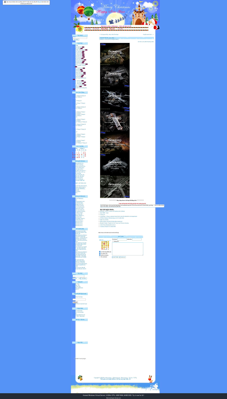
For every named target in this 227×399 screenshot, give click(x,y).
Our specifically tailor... (78, 202)
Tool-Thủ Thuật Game (78, 78)
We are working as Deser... (79, 211)
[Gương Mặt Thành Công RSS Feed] (74, 89)
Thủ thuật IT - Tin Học (78, 64)
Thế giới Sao (76, 58)
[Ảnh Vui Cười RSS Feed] (83, 55)
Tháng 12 (79, 97)
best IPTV (75, 193)
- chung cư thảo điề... (78, 214)
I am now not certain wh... (79, 210)
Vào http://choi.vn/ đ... (78, 222)
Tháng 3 (83, 112)
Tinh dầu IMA (76, 190)
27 (75, 157)
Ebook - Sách (76, 83)
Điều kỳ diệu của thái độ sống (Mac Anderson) (111, 221)
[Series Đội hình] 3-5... (78, 219)
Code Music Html (77, 72)
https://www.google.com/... (79, 201)
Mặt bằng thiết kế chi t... (78, 163)
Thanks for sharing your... (79, 207)
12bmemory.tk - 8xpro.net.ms (120, 377)
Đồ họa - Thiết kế (77, 68)
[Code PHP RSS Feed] (82, 71)
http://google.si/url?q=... (78, 204)
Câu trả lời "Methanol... (78, 198)
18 (85, 154)
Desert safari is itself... (78, 212)
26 (73, 157)
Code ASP (75, 69)
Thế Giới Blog (76, 62)
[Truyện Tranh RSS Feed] (83, 54)
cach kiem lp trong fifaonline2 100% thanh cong (80, 264)
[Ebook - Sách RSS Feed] (83, 83)
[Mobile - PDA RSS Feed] (82, 80)
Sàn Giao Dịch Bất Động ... (79, 188)
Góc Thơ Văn (76, 51)
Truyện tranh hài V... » (148, 34)
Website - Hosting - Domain (79, 65)
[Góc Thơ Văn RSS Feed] (83, 51)
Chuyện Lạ (75, 48)
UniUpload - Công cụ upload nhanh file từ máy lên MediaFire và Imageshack (118, 216)
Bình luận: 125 (76, 285)
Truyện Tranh (76, 54)
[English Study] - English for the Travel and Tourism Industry (114, 223)
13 (75, 154)
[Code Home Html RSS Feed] (84, 73)
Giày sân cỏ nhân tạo (78, 179)
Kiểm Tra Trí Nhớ (104, 219)
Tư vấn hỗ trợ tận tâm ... (78, 164)
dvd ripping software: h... (79, 215)
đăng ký (39, 1)
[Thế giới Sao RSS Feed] (82, 58)
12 (73, 154)
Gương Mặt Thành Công (79, 87)
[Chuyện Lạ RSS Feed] (81, 48)
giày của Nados (76, 191)
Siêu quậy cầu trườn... (78, 221)
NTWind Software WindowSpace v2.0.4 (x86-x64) (112, 218)
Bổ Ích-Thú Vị (76, 75)
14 (77, 154)
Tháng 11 (75, 97)
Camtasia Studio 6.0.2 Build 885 (108, 226)
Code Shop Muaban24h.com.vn (107, 225)
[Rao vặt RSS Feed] (80, 86)
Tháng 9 (75, 115)
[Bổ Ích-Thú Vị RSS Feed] (83, 75)
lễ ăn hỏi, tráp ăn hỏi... (78, 169)
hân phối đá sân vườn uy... (79, 172)
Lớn (143, 41)
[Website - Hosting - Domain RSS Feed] (76, 66)
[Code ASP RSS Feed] (81, 69)
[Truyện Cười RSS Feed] (83, 52)
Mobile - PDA (76, 80)
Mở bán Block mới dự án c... (79, 170)
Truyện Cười (76, 52)
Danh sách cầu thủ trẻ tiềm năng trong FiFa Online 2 (79, 232)
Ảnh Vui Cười (76, 55)
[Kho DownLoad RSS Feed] (85, 59)
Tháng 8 (79, 95)
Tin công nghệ (76, 47)
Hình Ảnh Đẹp (76, 57)
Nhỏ (153, 41)
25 (85, 156)
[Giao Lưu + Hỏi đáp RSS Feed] (85, 85)
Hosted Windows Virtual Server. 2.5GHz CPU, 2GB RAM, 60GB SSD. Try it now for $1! (113, 395)
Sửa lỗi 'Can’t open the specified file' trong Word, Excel (79, 261)
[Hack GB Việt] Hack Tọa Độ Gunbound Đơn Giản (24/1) (79, 243)
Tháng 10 (83, 95)
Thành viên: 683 (76, 286)
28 (77, 157)
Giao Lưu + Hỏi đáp (77, 85)
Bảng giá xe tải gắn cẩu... (79, 174)
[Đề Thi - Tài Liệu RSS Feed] (85, 82)
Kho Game (75, 76)
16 (81, 154)
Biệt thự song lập (77, 173)
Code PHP (75, 71)
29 (79, 157)
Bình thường (148, 41)
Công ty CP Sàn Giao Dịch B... (80, 185)
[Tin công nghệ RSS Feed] (83, 47)
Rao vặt (75, 86)
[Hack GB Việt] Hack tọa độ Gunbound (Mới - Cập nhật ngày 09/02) (79, 256)
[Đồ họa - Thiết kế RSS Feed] (84, 68)
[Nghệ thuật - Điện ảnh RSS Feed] (86, 49)
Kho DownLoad (76, 59)
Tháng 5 (79, 113)
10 (83, 153)
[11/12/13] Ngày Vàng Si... (79, 218)
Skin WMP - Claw (104, 213)
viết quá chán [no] (77, 217)
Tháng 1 (75, 103)
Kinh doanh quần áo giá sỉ (79, 187)
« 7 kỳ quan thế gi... (104, 34)
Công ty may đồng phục (78, 167)
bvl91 (116, 39)
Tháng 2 (79, 107)
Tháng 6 (75, 114)
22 (79, 156)
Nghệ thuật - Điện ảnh (78, 49)
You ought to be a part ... (78, 208)
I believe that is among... (78, 205)
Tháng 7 (75, 95)
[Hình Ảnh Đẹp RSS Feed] (84, 57)
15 (79, 154)
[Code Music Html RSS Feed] (84, 72)
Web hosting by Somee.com (113, 398)
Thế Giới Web (76, 61)
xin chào (75, 200)
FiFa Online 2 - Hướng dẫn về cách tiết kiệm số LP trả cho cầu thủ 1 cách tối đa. (80, 239)
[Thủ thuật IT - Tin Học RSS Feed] (86, 64)
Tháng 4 (75, 100)
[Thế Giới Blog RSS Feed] (83, 62)
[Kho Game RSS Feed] (82, 76)
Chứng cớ (102, 214)
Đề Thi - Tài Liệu (77, 82)
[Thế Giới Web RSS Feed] (83, 61)
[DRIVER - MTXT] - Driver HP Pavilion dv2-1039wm (112, 211)
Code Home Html (77, 73)
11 (85, 153)
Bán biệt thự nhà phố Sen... (79, 166)
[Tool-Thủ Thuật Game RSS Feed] (74, 79)
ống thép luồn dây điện (78, 176)
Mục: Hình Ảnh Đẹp (113, 34)
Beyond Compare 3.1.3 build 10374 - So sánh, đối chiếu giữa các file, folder (80, 248)
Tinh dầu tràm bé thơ (78, 177)
